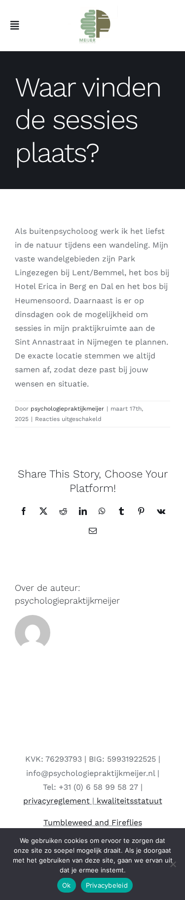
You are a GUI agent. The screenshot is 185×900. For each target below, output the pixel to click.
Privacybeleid (107, 885)
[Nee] (173, 864)
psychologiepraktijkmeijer (67, 408)
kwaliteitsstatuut (129, 800)
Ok (66, 885)
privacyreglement (56, 800)
